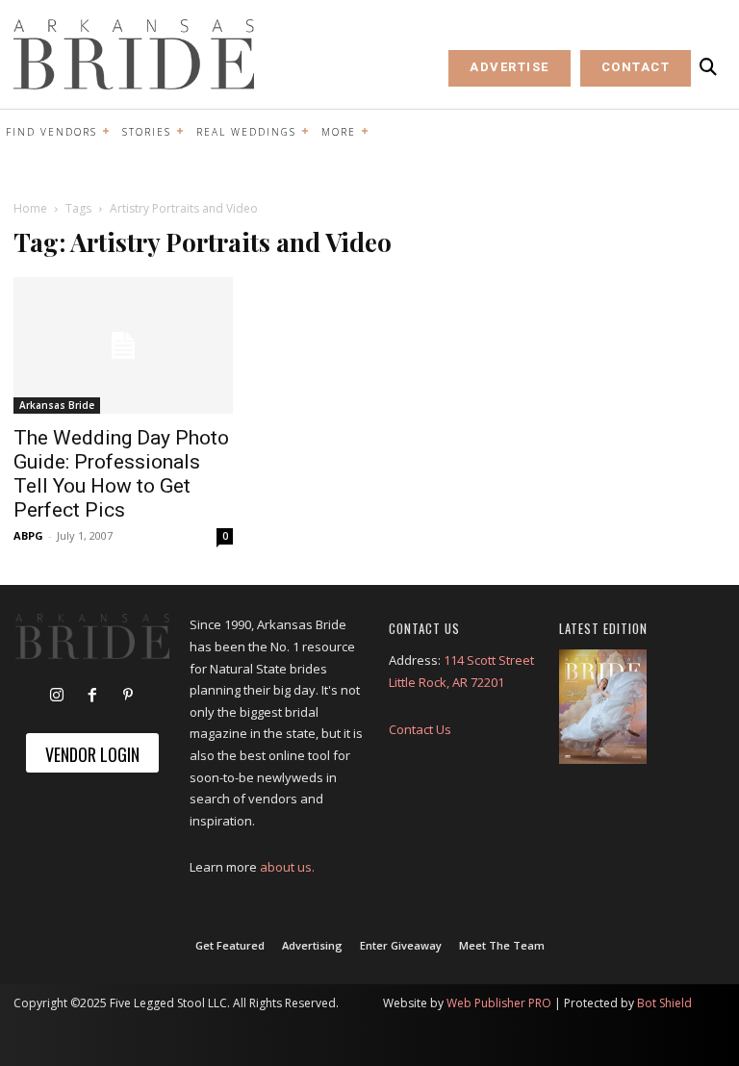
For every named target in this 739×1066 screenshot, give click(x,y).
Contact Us (420, 729)
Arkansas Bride (56, 405)
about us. (287, 867)
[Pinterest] (128, 695)
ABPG (28, 535)
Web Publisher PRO (498, 1003)
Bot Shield (664, 1003)
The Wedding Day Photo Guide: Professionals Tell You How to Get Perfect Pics (121, 473)
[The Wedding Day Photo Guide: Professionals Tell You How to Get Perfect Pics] (123, 346)
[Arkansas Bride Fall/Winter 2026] (603, 706)
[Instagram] (56, 695)
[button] (708, 67)
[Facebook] (92, 695)
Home (30, 208)
